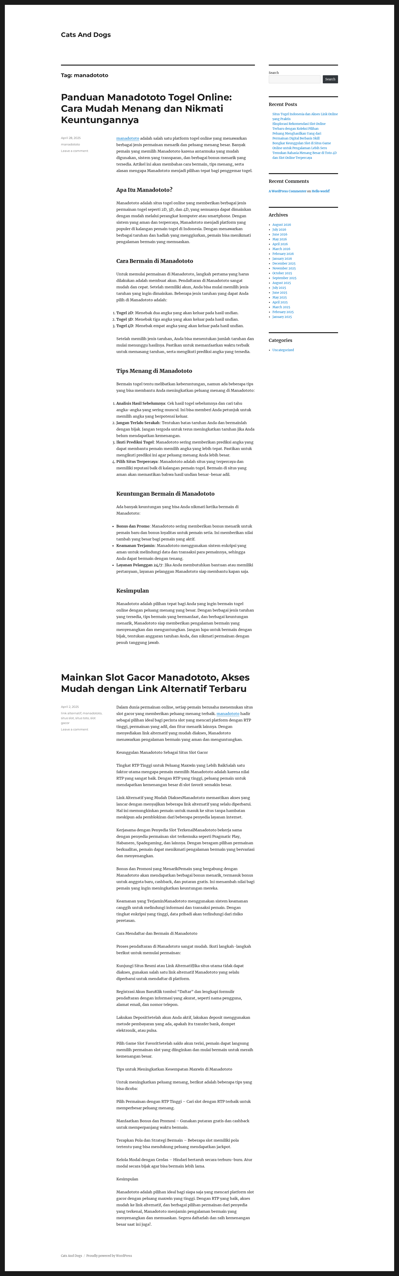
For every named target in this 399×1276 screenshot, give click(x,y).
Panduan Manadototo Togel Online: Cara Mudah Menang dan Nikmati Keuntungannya (146, 108)
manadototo (127, 138)
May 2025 (279, 297)
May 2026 (279, 239)
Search (274, 73)
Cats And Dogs (86, 35)
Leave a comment (74, 151)
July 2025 (279, 288)
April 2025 (280, 302)
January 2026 (282, 259)
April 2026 (280, 244)
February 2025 (283, 312)
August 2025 (281, 283)
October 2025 (282, 273)
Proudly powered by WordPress (109, 1256)
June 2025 (279, 293)
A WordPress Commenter (287, 191)
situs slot (67, 718)
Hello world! (321, 191)
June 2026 (279, 234)
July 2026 (279, 230)
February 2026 (283, 254)
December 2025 (284, 263)
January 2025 (282, 317)
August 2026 (281, 225)
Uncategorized (283, 350)
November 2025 (284, 268)
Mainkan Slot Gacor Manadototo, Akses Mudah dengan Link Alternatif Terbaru (155, 683)
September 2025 (284, 278)
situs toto (82, 718)
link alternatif (71, 713)
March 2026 (281, 249)
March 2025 (281, 307)
